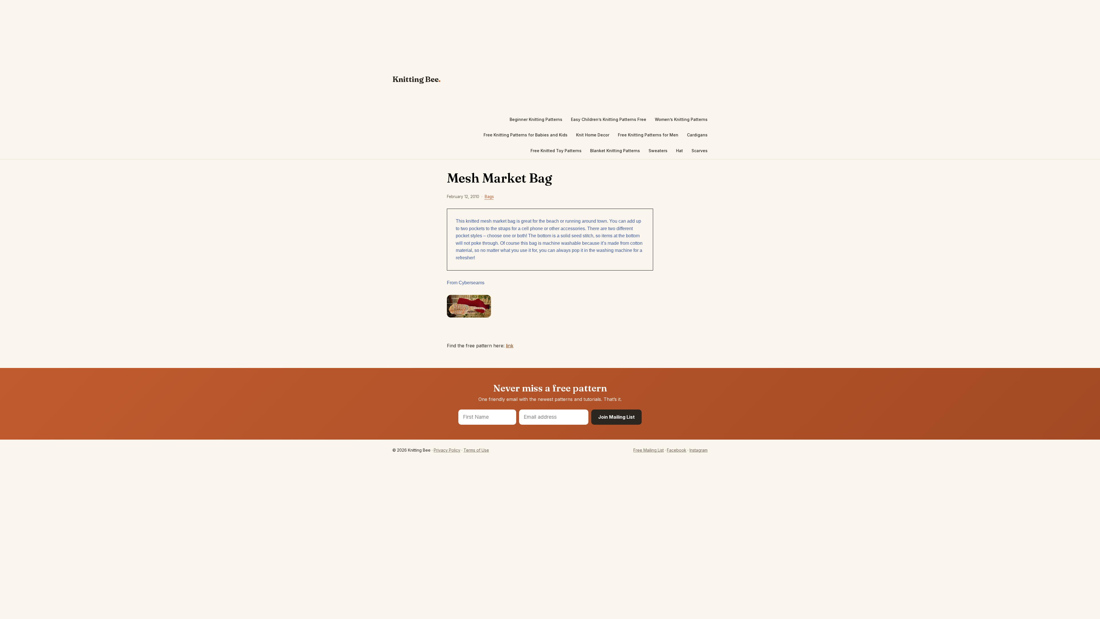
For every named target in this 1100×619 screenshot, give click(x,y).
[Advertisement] (581, 56)
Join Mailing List (616, 417)
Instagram (699, 450)
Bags (489, 196)
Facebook (676, 450)
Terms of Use (476, 450)
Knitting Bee (415, 79)
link (509, 345)
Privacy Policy (447, 450)
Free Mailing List (648, 450)
